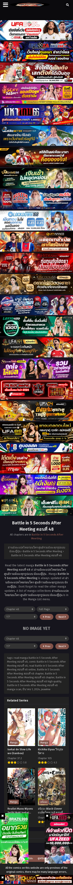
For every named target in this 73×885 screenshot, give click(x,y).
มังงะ (30, 858)
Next (61, 616)
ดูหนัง (41, 858)
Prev (47, 616)
